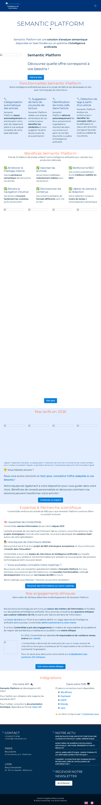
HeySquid (65, 696)
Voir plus (50, 400)
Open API (37, 707)
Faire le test (36, 77)
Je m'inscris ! (63, 783)
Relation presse (58, 798)
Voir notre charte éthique (50, 666)
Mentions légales (43, 798)
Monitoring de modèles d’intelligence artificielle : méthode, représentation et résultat (75, 745)
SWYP (63, 700)
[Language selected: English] (90, 802)
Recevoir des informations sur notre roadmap (50, 586)
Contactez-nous (90, 714)
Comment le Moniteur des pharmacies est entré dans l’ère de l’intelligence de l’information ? (75, 761)
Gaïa (62, 708)
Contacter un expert (50, 500)
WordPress (66, 692)
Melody (64, 704)
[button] (95, 5)
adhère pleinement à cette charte (59, 622)
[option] (92, 803)
